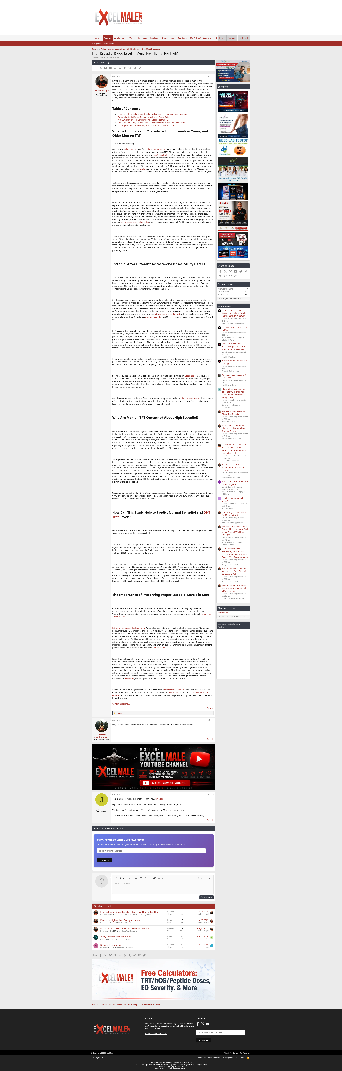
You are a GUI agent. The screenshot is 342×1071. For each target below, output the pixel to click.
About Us (228, 1053)
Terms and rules (213, 1057)
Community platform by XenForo (171, 1062)
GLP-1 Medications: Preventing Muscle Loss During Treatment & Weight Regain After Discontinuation (235, 552)
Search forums (108, 43)
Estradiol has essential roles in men (128, 628)
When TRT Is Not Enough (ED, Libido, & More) (233, 338)
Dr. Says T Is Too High (111, 944)
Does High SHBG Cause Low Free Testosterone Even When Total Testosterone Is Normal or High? (235, 448)
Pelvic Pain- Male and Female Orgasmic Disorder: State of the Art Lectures (234, 346)
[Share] (209, 76)
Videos (132, 37)
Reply (211, 708)
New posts (96, 43)
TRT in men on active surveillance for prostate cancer (233, 467)
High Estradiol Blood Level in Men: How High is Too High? (130, 911)
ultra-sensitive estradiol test (167, 314)
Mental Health (227, 508)
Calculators (154, 37)
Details (204, 1065)
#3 (213, 794)
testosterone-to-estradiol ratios (134, 222)
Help (236, 1057)
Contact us (201, 1057)
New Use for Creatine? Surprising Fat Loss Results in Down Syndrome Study (234, 313)
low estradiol (159, 647)
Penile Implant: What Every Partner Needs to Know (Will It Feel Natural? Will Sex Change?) (235, 530)
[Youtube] (207, 1025)
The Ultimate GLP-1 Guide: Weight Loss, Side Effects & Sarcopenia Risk (234, 571)
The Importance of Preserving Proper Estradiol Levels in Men (146, 125)
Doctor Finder (168, 37)
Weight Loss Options (230, 564)
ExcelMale (189, 375)
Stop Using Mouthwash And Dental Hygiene (235, 483)
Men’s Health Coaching (200, 37)
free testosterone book (174, 689)
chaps (206, 947)
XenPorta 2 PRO (160, 1069)
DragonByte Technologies (193, 1065)
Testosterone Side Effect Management (136, 914)
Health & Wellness (229, 357)
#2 (213, 720)
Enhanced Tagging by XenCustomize (171, 1067)
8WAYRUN (183, 1069)
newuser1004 (223, 612)
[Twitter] (202, 1025)
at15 (207, 939)
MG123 (103, 947)
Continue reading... (121, 703)
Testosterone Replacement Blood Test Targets (234, 412)
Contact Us (237, 1053)
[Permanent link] (141, 108)
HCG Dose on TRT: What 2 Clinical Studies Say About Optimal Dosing (234, 428)
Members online (226, 608)
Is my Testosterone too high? (115, 936)
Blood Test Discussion (129, 923)
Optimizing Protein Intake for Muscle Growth (234, 513)
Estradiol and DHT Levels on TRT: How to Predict (125, 928)
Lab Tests (142, 37)
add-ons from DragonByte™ (165, 1065)
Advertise (246, 1053)
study (142, 168)
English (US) (99, 1057)
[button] (101, 38)
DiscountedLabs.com (156, 149)
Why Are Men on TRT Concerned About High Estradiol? (143, 119)
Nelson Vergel (130, 149)
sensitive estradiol (161, 154)
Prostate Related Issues (231, 371)
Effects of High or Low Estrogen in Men (120, 920)
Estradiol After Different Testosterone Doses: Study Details (144, 117)
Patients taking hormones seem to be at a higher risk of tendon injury (234, 588)
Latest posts (224, 305)
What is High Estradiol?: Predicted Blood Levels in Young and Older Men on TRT (154, 114)
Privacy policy (227, 1057)
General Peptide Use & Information (231, 406)
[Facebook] (197, 1025)
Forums (107, 37)
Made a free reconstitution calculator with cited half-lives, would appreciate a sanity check (234, 393)
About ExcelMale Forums (156, 1033)
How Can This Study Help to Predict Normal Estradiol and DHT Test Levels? (152, 122)
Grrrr (102, 939)
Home (96, 37)
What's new (119, 37)
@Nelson (159, 798)
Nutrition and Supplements (233, 323)
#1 (213, 76)
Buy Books (182, 37)
